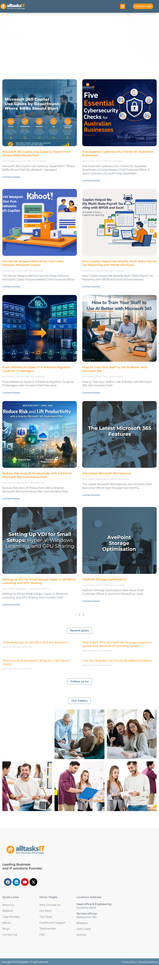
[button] (122, 6)
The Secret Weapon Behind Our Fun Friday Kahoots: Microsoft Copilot (33, 263)
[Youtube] (25, 882)
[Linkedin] (16, 882)
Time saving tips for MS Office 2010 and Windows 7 (36, 642)
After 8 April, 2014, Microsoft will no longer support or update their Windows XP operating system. (117, 644)
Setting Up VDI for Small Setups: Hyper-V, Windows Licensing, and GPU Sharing (39, 581)
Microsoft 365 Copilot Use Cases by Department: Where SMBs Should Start (36, 153)
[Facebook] (8, 882)
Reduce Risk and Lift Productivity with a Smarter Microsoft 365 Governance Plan (37, 475)
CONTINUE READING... (11, 177)
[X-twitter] (33, 882)
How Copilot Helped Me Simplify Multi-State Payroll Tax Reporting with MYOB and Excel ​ (119, 263)
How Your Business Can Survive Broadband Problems (117, 660)
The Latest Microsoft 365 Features (106, 473)
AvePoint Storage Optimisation (104, 579)
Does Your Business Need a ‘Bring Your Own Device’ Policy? (36, 662)
